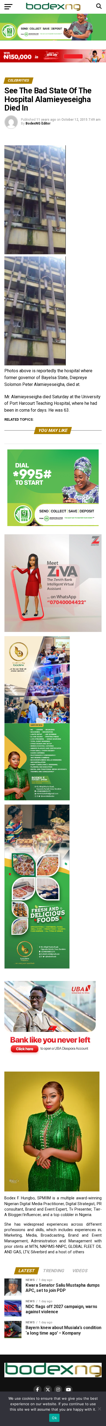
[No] (99, 1408)
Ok (54, 1418)
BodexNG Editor (38, 123)
